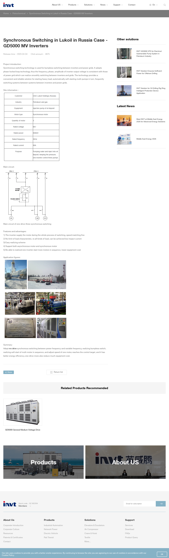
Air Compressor (91, 529)
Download (129, 529)
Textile (87, 537)
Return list (58, 372)
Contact (131, 5)
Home (6, 13)
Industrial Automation (53, 525)
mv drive (13, 349)
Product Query (131, 537)
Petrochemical (18, 13)
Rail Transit (49, 537)
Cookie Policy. (8, 555)
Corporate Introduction (13, 525)
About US (56, 5)
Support (116, 5)
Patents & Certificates (13, 537)
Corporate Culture (11, 529)
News (102, 5)
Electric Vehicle (51, 533)
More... (87, 542)
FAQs (127, 533)
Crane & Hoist (90, 533)
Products (72, 5)
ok (162, 554)
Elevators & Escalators (94, 525)
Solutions (88, 5)
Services (129, 525)
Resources (8, 533)
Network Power (50, 529)
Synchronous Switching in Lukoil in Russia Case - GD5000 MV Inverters (61, 13)
